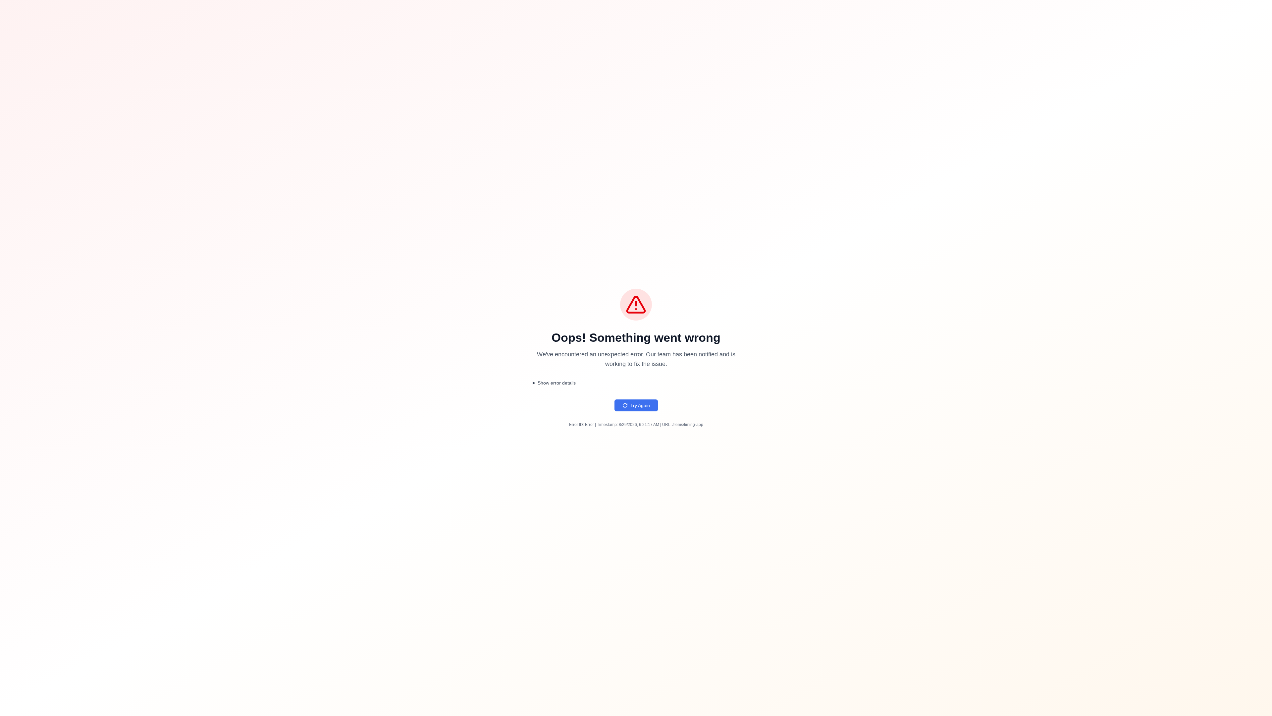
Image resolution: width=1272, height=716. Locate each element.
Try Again (640, 405)
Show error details (557, 383)
